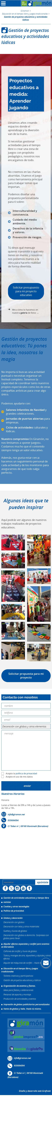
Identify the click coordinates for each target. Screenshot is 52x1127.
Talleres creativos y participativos (18, 975)
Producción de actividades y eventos (19, 998)
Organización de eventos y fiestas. (19, 985)
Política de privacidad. (13, 910)
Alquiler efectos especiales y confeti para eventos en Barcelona (25, 945)
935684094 (13, 820)
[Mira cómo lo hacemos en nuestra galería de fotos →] (26, 311)
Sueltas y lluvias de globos (15, 930)
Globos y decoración (13, 918)
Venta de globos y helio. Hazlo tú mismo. (22, 1008)
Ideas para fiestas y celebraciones (18, 990)
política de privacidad (26, 773)
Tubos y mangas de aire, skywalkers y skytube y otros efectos (27, 957)
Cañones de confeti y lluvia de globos (20, 951)
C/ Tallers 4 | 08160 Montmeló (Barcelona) (28, 826)
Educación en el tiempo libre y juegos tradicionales (25, 13)
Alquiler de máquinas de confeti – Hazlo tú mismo (26, 962)
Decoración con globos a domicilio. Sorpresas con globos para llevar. (26, 936)
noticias (7, 902)
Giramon (25, 10)
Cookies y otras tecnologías (16, 906)
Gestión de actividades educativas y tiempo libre (26, 897)
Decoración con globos (13, 922)
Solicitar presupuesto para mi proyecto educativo (26, 291)
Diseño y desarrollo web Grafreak (35, 1090)
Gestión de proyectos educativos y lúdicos (22, 980)
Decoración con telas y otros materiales (21, 926)
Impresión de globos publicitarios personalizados (26, 1004)
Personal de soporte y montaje (17, 994)
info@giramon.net (16, 814)
